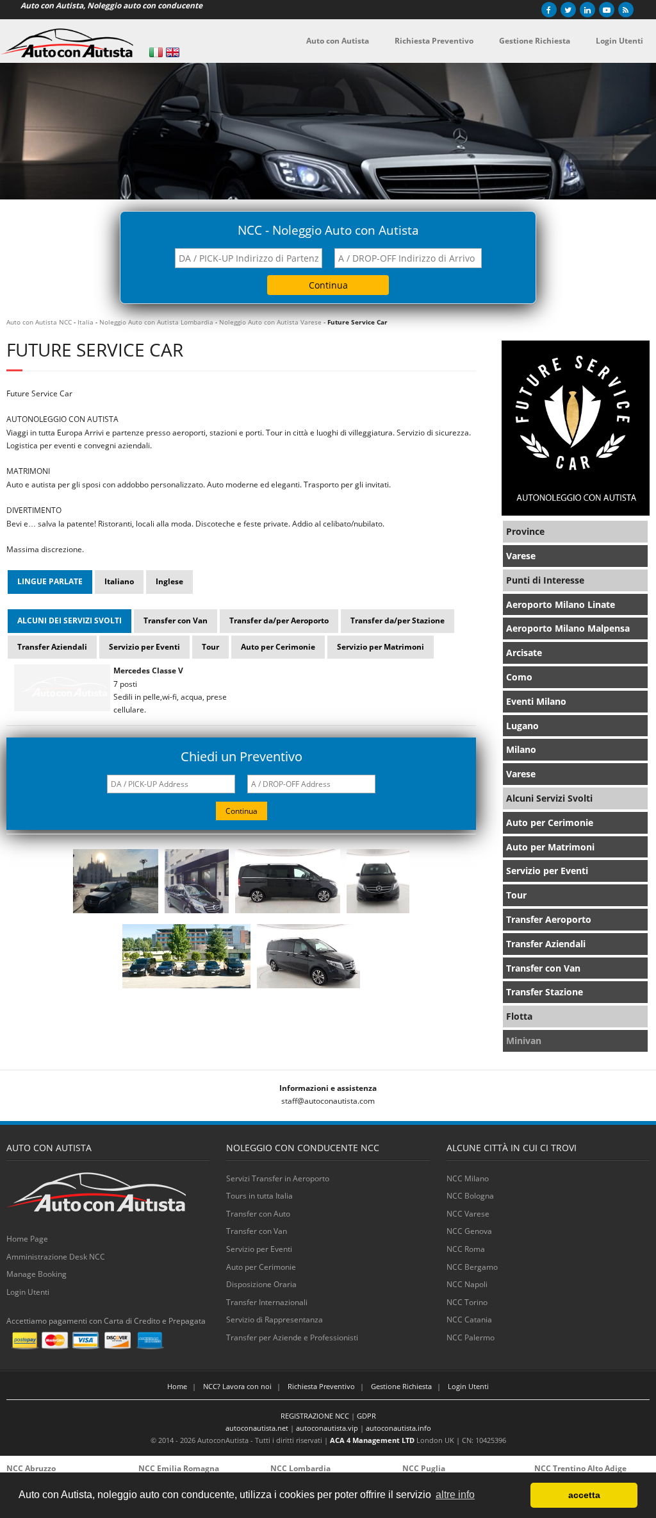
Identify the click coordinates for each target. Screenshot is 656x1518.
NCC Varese (468, 1213)
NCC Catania (469, 1319)
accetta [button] (584, 1495)
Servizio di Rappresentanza (274, 1319)
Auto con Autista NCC (39, 321)
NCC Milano (468, 1178)
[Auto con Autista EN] (172, 52)
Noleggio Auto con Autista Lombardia (156, 321)
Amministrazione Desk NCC (55, 1256)
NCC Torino (467, 1302)
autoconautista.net (257, 1428)
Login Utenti (27, 1291)
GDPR (366, 1416)
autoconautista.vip (327, 1428)
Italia (86, 321)
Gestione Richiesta (401, 1386)
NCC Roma (466, 1249)
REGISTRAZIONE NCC (315, 1416)
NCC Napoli (467, 1284)
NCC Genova (469, 1231)
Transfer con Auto (258, 1213)
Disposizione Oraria (261, 1284)
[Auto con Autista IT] (156, 52)
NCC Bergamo (472, 1266)
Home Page (27, 1238)
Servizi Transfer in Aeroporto (277, 1178)
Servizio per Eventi (259, 1249)
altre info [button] (455, 1494)
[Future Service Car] (115, 913)
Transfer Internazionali (267, 1302)
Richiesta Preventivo (321, 1386)
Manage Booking (36, 1274)
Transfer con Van (256, 1231)
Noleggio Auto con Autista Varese (270, 321)
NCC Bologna (470, 1195)
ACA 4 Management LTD (372, 1440)
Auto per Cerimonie (261, 1266)
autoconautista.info (398, 1428)
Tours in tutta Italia (259, 1195)
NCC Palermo (471, 1337)
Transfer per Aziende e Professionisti (292, 1337)
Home (177, 1386)
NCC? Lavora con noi (237, 1386)
